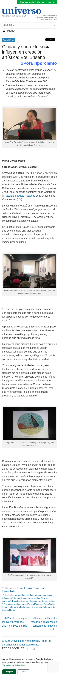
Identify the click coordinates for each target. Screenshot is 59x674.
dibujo (49, 595)
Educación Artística (11, 598)
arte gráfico (20, 595)
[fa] (28, 648)
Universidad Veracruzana (37, 2)
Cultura (8, 40)
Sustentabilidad (9, 591)
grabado (9, 604)
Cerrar (23, 672)
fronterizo (43, 601)
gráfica (17, 604)
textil (28, 607)
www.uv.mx (32, 644)
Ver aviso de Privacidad (13, 665)
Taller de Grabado (17, 607)
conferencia (40, 595)
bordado (30, 595)
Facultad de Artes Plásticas (20, 195)
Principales (39, 588)
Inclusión (28, 588)
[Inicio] (21, 15)
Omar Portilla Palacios (32, 604)
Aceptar (9, 672)
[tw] (34, 648)
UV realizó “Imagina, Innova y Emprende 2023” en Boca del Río (15, 622)
